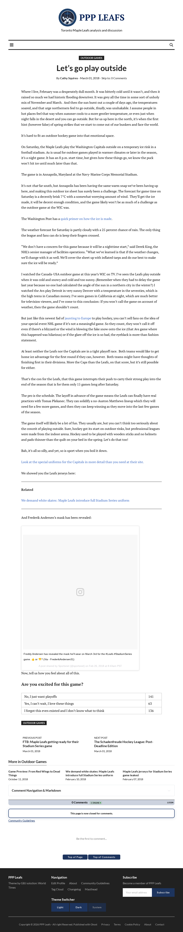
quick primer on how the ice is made (86, 219)
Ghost (94, 924)
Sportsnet (63, 665)
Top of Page (75, 857)
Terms (117, 924)
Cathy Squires (67, 78)
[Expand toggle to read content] (169, 790)
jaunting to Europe (78, 318)
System (97, 907)
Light (60, 907)
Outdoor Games (91, 57)
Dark (79, 907)
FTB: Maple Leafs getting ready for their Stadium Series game (51, 744)
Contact (159, 924)
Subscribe (163, 892)
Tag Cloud (57, 889)
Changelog (74, 889)
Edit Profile (58, 883)
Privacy (105, 924)
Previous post (32, 737)
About (73, 883)
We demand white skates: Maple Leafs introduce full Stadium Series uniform (75, 500)
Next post (100, 737)
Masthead (91, 889)
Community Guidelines (95, 883)
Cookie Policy (132, 924)
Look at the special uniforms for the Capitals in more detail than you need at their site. (82, 462)
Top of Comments (104, 857)
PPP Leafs (102, 17)
